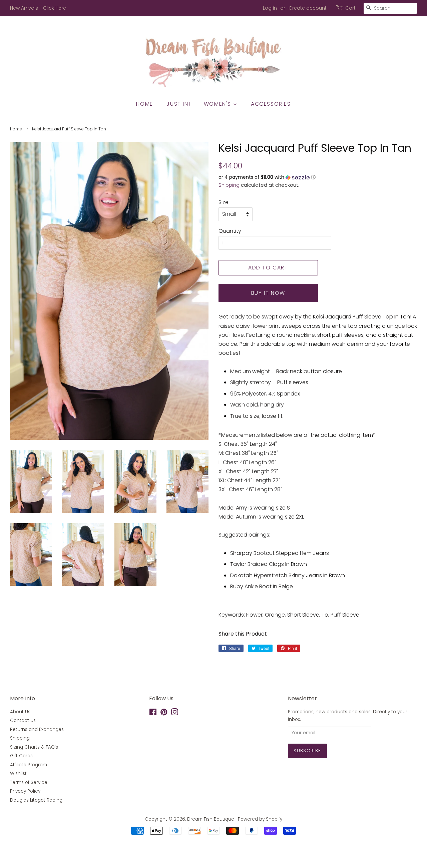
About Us (20, 712)
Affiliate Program (28, 765)
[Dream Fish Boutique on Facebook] (153, 713)
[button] (318, 177)
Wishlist (18, 773)
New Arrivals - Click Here (38, 8)
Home (144, 104)
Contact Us (23, 720)
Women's (218, 104)
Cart (350, 8)
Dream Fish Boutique (211, 819)
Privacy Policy (25, 791)
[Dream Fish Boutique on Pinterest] (163, 713)
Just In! (178, 104)
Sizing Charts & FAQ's (34, 747)
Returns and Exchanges (37, 729)
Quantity (230, 231)
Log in (270, 8)
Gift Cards (21, 756)
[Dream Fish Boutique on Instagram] (174, 713)
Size (224, 202)
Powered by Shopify (260, 819)
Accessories (271, 104)
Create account (308, 8)
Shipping (229, 184)
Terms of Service (28, 782)
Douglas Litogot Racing (36, 800)
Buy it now (268, 293)
